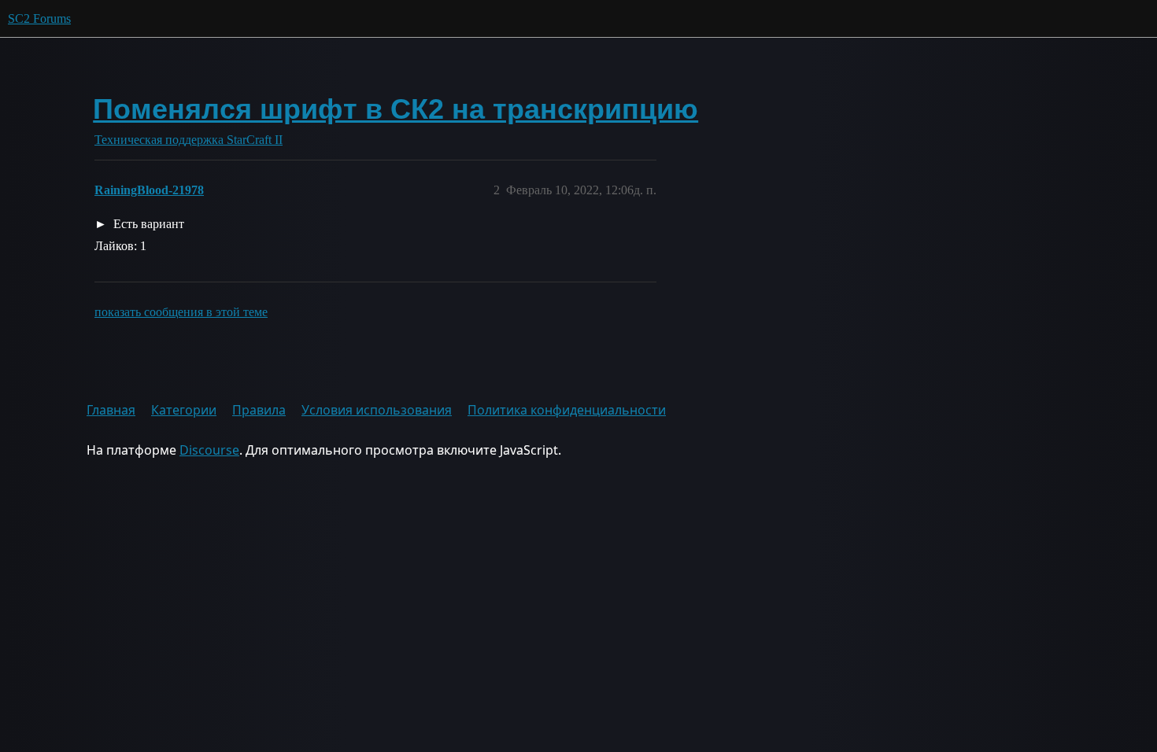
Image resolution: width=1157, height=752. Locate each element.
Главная (111, 409)
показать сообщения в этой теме (181, 312)
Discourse (209, 450)
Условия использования (376, 409)
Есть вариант (147, 223)
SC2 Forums (39, 18)
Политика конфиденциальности (567, 409)
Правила (259, 409)
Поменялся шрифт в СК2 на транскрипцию (395, 109)
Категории (183, 409)
